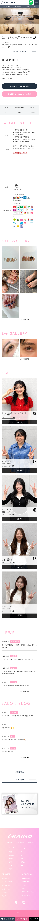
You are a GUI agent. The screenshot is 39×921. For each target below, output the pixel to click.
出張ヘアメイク (7, 889)
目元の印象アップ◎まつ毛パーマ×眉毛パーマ (17, 716)
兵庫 (10, 869)
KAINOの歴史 (26, 882)
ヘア (12, 736)
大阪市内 (12, 855)
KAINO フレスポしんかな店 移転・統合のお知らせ (18, 659)
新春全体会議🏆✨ (8, 728)
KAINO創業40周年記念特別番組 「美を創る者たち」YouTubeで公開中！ (19, 672)
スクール (5, 892)
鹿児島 (23, 862)
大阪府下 (12, 859)
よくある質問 (19, 779)
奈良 (10, 865)
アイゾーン (14, 712)
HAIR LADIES (6, 6)
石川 (22, 852)
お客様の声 (30, 842)
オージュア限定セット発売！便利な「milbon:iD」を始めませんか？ (19, 646)
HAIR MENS (18, 6)
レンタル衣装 (6, 885)
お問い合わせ (26, 895)
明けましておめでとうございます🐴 (14, 740)
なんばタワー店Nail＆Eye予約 (19, 94)
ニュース (13, 668)
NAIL (28, 6)
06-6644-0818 (10, 60)
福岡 (22, 859)
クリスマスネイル (7, 752)
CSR (23, 889)
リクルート (25, 885)
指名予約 (19, 422)
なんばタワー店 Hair (19, 51)
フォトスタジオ (7, 882)
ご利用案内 (19, 772)
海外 (22, 865)
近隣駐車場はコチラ (20, 153)
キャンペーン (15, 641)
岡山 (22, 855)
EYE (35, 6)
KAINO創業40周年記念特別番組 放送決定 (15, 686)
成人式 (4, 896)
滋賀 (10, 862)
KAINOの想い (26, 878)
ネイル (13, 748)
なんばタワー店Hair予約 (19, 86)
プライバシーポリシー (29, 892)
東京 (10, 852)
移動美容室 (5, 878)
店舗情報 (13, 656)
